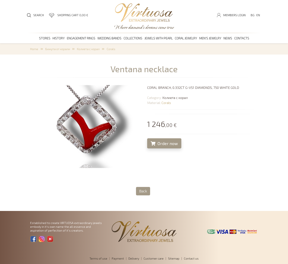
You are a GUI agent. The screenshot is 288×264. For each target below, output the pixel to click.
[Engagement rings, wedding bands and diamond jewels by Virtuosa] (144, 12)
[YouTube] (50, 239)
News (227, 38)
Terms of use (98, 258)
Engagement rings (81, 38)
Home (34, 49)
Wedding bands (109, 38)
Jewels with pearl (158, 38)
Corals (111, 49)
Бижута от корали (57, 49)
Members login (234, 15)
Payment (118, 258)
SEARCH (38, 15)
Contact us (191, 258)
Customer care (154, 258)
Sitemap (173, 258)
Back (143, 191)
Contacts (241, 38)
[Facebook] (33, 239)
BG (252, 15)
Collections (133, 38)
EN (258, 15)
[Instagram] (42, 239)
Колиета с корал (88, 49)
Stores (44, 38)
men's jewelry (210, 38)
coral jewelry (186, 38)
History (58, 38)
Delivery (133, 258)
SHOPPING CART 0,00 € (72, 15)
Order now (167, 143)
